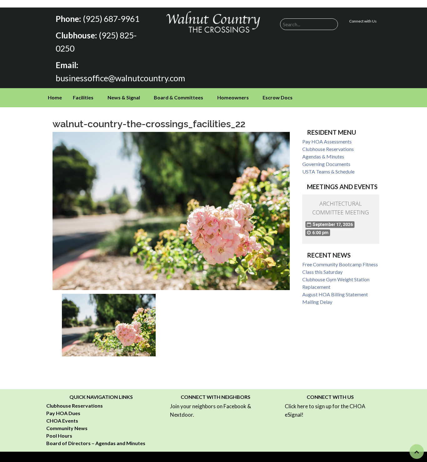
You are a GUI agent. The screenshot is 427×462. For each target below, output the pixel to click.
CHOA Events (62, 421)
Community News (67, 428)
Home (55, 97)
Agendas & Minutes (323, 156)
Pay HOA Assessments (327, 141)
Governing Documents (326, 164)
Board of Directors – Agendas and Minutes (95, 443)
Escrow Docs (278, 97)
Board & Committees (178, 97)
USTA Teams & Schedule (328, 171)
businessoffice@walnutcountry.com (120, 78)
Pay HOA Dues (63, 413)
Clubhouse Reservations (328, 149)
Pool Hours (59, 436)
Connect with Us (363, 21)
